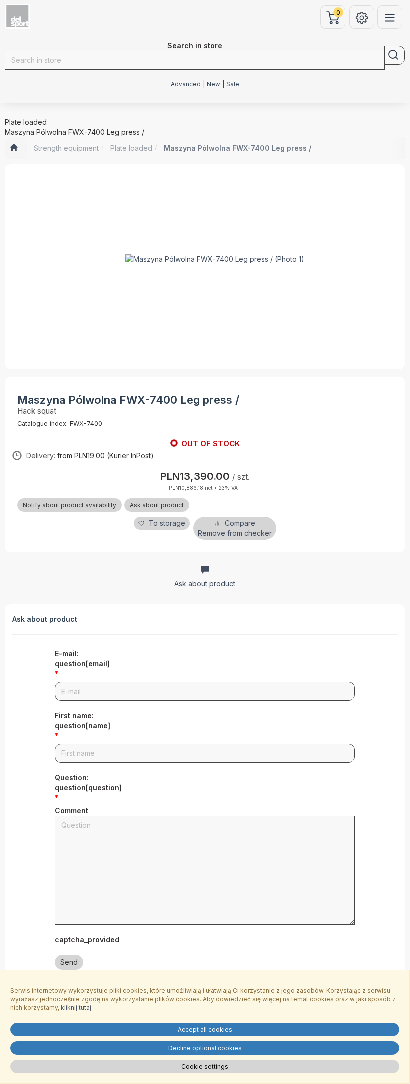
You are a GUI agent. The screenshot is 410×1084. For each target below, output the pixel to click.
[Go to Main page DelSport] (13, 149)
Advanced (186, 84)
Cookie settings (205, 1066)
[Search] (394, 55)
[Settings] (362, 17)
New (213, 84)
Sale (233, 84)
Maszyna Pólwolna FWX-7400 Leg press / (238, 148)
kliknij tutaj (76, 1008)
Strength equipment (66, 148)
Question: (88, 783)
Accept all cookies (205, 1030)
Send (69, 962)
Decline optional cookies (205, 1048)
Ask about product (157, 505)
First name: (82, 721)
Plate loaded (131, 148)
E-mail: (82, 659)
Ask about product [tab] (205, 584)
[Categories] (390, 17)
